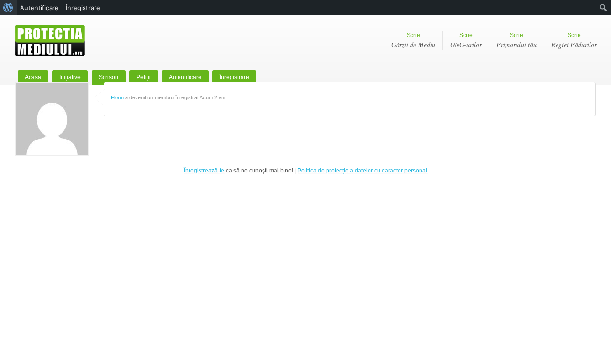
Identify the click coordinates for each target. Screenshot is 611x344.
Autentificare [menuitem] (39, 7)
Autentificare (185, 77)
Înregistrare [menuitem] (83, 7)
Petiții (144, 77)
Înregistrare (234, 77)
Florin (117, 97)
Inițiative (70, 77)
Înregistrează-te (204, 170)
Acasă (33, 77)
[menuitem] (8, 7)
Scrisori (108, 77)
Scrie (413, 40)
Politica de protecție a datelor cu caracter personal (362, 170)
